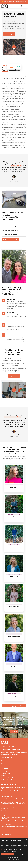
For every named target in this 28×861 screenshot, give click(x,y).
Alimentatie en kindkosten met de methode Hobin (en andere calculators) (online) (13, 818)
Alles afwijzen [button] (21, 854)
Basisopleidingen (4, 771)
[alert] (14, 849)
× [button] (26, 839)
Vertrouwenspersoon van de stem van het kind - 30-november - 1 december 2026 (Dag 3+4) (13, 796)
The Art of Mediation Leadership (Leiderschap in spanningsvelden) (10, 808)
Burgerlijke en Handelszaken (6, 775)
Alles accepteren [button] (7, 854)
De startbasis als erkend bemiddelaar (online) (10, 790)
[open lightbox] (14, 47)
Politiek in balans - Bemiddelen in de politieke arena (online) (13, 812)
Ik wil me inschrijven (9, 34)
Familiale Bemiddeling (5, 773)
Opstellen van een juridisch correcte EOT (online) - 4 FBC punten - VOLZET (13, 821)
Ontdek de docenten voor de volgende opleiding (14, 705)
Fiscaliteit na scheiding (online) (7, 824)
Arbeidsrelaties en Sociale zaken (7, 777)
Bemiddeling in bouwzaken (6, 830)
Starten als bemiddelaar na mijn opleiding (9, 792)
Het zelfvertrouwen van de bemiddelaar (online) (10, 810)
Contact (2, 837)
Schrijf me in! (14, 731)
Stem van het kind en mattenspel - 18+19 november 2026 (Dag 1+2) (13, 799)
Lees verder (24, 846)
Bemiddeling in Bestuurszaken (7, 779)
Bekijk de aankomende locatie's (10, 239)
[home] (4, 6)
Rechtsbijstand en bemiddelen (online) (8, 815)
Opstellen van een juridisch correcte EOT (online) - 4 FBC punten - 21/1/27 (13, 788)
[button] (26, 6)
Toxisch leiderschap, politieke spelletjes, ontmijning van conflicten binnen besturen (14, 827)
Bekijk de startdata (14, 376)
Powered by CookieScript (14, 859)
